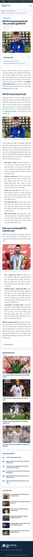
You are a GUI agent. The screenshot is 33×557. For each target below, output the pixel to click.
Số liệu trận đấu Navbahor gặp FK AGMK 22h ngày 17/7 (19, 517)
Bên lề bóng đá (10, 10)
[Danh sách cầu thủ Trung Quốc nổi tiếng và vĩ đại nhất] (16, 434)
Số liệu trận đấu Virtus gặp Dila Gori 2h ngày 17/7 (20, 502)
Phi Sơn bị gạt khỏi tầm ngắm (13, 457)
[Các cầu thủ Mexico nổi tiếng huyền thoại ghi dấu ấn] (16, 364)
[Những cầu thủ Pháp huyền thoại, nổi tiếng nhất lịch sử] (16, 411)
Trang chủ (3, 10)
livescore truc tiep (10, 111)
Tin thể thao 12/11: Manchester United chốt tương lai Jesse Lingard (17, 467)
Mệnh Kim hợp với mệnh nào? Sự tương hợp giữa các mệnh (17, 476)
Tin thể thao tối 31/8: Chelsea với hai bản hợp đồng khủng (17, 471)
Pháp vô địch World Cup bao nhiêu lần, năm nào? (17, 481)
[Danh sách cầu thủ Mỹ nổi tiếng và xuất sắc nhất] (16, 388)
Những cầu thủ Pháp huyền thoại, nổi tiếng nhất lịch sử (20, 531)
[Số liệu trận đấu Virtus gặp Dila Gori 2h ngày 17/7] (6, 503)
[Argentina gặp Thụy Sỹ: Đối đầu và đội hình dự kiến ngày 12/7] (6, 525)
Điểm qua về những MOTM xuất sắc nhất (14, 63)
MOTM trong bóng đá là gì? (11, 61)
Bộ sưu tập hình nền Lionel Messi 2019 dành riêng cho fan (17, 462)
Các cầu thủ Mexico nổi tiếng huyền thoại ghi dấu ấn (19, 495)
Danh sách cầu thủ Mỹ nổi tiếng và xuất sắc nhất (19, 509)
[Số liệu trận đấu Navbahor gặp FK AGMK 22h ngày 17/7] (6, 518)
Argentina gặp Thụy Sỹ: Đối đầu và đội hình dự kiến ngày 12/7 (20, 524)
